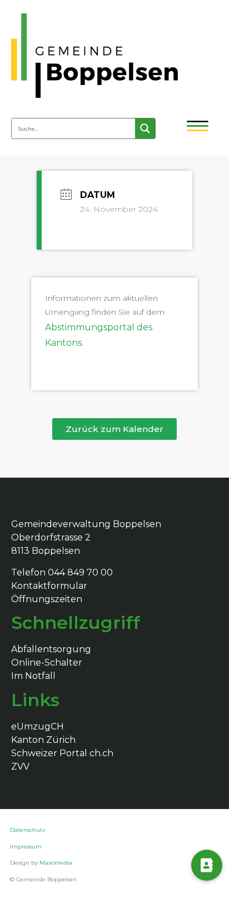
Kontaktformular (49, 585)
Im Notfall (33, 676)
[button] (114, 429)
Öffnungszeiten (46, 599)
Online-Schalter (46, 662)
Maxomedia (55, 862)
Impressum (26, 846)
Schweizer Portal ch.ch (62, 753)
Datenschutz (28, 829)
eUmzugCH (37, 726)
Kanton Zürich (43, 740)
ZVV (20, 766)
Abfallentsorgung (51, 649)
